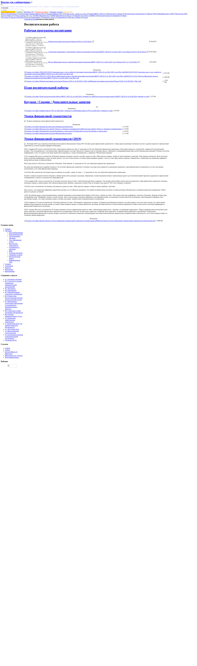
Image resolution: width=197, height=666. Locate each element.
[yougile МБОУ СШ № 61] (96, 14)
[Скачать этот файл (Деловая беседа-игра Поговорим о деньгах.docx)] (49, 131)
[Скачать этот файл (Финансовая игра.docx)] (40, 133)
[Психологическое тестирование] (108, 16)
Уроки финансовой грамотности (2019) (52, 139)
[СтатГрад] (85, 16)
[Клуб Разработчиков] (9, 14)
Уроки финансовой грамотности (48, 116)
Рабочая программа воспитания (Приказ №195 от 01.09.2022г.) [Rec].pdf (116, 81)
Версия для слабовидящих (16, 2)
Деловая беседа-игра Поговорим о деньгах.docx (90, 131)
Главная (27, 19)
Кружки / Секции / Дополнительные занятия (57, 102)
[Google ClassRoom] (53, 14)
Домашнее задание (55, 12)
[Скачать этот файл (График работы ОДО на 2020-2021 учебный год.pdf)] (50, 111)
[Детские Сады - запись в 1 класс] (74, 14)
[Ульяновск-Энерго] (48, 17)
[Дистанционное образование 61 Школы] (138, 14)
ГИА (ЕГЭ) (68, 12)
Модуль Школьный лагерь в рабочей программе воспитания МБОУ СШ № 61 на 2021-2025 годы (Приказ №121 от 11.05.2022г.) (93, 62)
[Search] (1, 10)
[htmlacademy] (35, 17)
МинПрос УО (29, 12)
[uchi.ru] (27, 17)
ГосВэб (7, 348)
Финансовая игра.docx (64, 133)
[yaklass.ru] (123, 16)
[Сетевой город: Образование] (31, 14)
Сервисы (20, 12)
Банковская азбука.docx (65, 127)
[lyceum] (84, 17)
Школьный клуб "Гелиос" (14, 355)
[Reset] (23, 10)
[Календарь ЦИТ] (181, 14)
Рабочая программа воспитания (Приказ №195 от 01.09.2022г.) (70, 41)
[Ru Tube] (12, 17)
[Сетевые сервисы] (19, 16)
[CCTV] (29, 16)
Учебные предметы (41, 12)
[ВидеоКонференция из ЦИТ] (164, 14)
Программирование (8, 12)
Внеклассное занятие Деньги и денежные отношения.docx (101, 129)
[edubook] (61, 17)
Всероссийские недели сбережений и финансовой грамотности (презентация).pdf (126, 221)
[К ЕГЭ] (69, 16)
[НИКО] (92, 16)
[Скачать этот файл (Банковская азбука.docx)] (40, 127)
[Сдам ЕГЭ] (77, 16)
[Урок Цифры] (6, 16)
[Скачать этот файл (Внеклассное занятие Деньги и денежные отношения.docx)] (52, 129)
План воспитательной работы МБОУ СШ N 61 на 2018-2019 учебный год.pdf (121, 96)
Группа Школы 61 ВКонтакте (11, 353)
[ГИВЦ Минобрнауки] (41, 16)
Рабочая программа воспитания (48, 30)
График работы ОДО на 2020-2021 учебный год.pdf (94, 111)
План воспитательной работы (46, 87)
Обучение (33, 19)
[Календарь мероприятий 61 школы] (114, 14)
